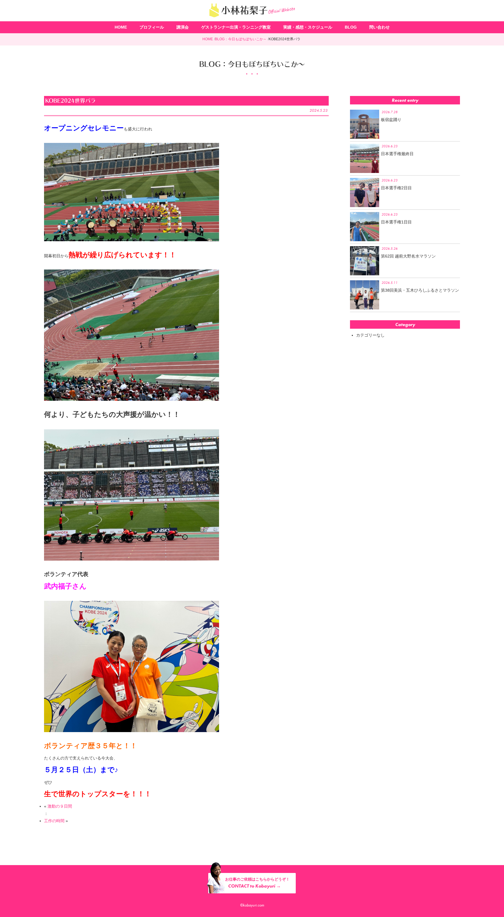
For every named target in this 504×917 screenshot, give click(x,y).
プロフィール (151, 27)
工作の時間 (54, 820)
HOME (121, 27)
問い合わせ (379, 27)
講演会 (182, 27)
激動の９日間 (60, 806)
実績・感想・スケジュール (307, 27)
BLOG (351, 27)
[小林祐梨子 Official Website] (252, 19)
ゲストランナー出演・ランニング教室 (236, 27)
